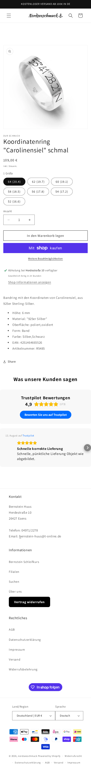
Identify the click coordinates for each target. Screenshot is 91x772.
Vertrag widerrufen (29, 602)
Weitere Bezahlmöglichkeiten (45, 258)
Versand (14, 659)
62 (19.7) (38, 182)
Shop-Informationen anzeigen (29, 282)
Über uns (15, 591)
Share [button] (12, 361)
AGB (12, 629)
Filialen (14, 572)
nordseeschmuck (27, 755)
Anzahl (7, 211)
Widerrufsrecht (73, 755)
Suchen (14, 582)
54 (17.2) (61, 191)
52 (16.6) (14, 201)
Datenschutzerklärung (25, 640)
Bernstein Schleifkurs (24, 562)
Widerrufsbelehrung (23, 669)
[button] (9, 15)
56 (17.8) (38, 191)
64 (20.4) (14, 182)
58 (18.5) (14, 191)
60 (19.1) (62, 182)
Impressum (17, 650)
